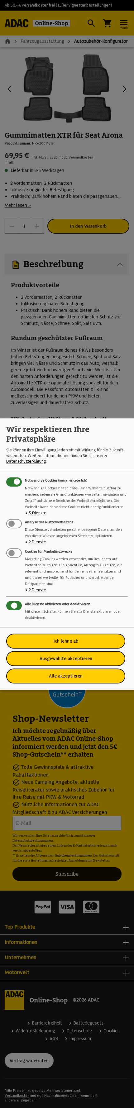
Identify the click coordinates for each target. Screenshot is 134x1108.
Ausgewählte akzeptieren (66, 658)
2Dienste (35, 542)
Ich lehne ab (66, 641)
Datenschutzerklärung (26, 461)
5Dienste (35, 513)
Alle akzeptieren (66, 676)
